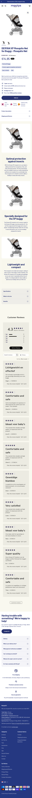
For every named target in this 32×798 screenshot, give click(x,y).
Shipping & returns (22, 737)
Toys (3, 742)
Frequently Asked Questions (22, 740)
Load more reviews (16, 602)
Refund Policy (5, 774)
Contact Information (6, 777)
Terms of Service (6, 766)
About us (4, 756)
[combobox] (23, 359)
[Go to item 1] (4, 43)
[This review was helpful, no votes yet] (21, 384)
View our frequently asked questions (21, 723)
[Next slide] (30, 1)
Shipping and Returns (7, 769)
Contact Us (6, 631)
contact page (15, 727)
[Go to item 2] (9, 43)
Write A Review (16, 348)
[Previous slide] (1, 1)
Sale (3, 750)
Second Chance (5, 753)
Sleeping (4, 737)
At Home (4, 734)
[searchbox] (9, 355)
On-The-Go (4, 740)
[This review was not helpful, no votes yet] (24, 384)
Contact (3, 758)
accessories (4, 745)
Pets (3, 748)
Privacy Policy (5, 772)
